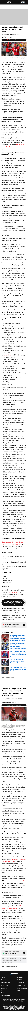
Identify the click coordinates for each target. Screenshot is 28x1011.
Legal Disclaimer (22, 988)
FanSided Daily (5, 982)
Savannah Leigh (7, 34)
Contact (3, 980)
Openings (20, 977)
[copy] (11, 37)
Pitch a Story (20, 982)
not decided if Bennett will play (17, 881)
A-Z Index (20, 991)
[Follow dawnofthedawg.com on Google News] (24, 625)
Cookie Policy (5, 988)
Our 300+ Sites (21, 980)
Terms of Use (21, 985)
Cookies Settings (6, 995)
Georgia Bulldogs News (11, 966)
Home (2, 677)
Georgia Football (10, 677)
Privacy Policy (5, 985)
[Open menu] (2, 2)
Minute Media (8, 999)
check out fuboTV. (13, 592)
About (3, 977)
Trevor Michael (7, 702)
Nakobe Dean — (8, 355)
